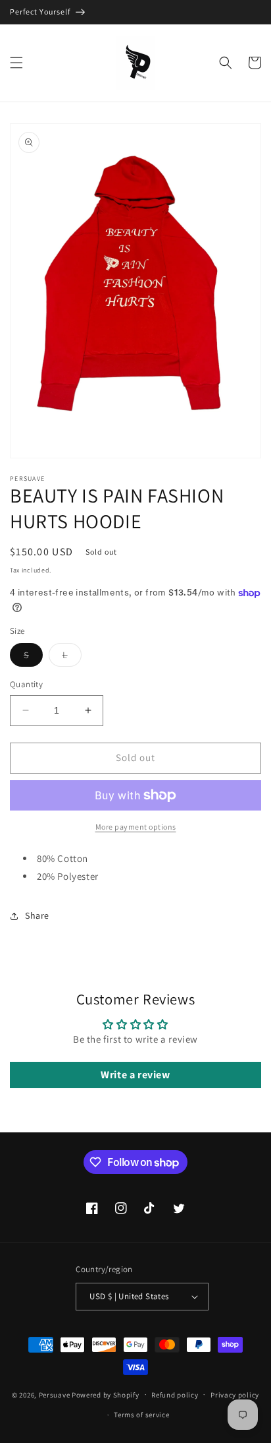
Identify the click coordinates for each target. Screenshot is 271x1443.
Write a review (135, 1075)
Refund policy (174, 1394)
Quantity (26, 684)
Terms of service (141, 1414)
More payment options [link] (135, 827)
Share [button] (37, 915)
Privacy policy (234, 1394)
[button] (16, 62)
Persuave (54, 1394)
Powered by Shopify (105, 1394)
